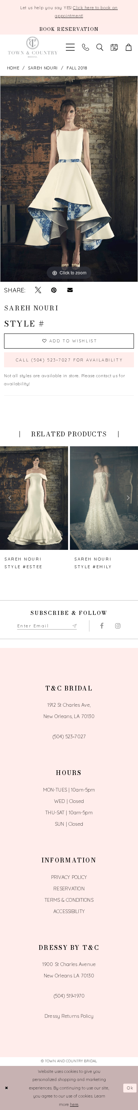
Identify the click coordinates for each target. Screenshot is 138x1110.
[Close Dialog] (6, 1088)
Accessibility (69, 911)
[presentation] (34, 498)
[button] (128, 47)
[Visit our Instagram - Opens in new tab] (118, 626)
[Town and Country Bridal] (33, 47)
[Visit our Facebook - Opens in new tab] (102, 626)
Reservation (68, 888)
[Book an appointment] (114, 47)
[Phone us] (85, 47)
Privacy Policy (69, 877)
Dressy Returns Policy (69, 1016)
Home (13, 68)
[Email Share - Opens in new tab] (70, 290)
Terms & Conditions (69, 900)
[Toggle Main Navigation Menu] (70, 47)
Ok (130, 1088)
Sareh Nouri (43, 68)
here (74, 1104)
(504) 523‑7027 (69, 736)
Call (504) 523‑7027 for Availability (69, 360)
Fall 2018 (77, 68)
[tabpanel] (69, 179)
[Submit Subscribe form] (74, 626)
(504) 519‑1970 (69, 996)
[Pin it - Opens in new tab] (54, 290)
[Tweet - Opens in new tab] (38, 290)
